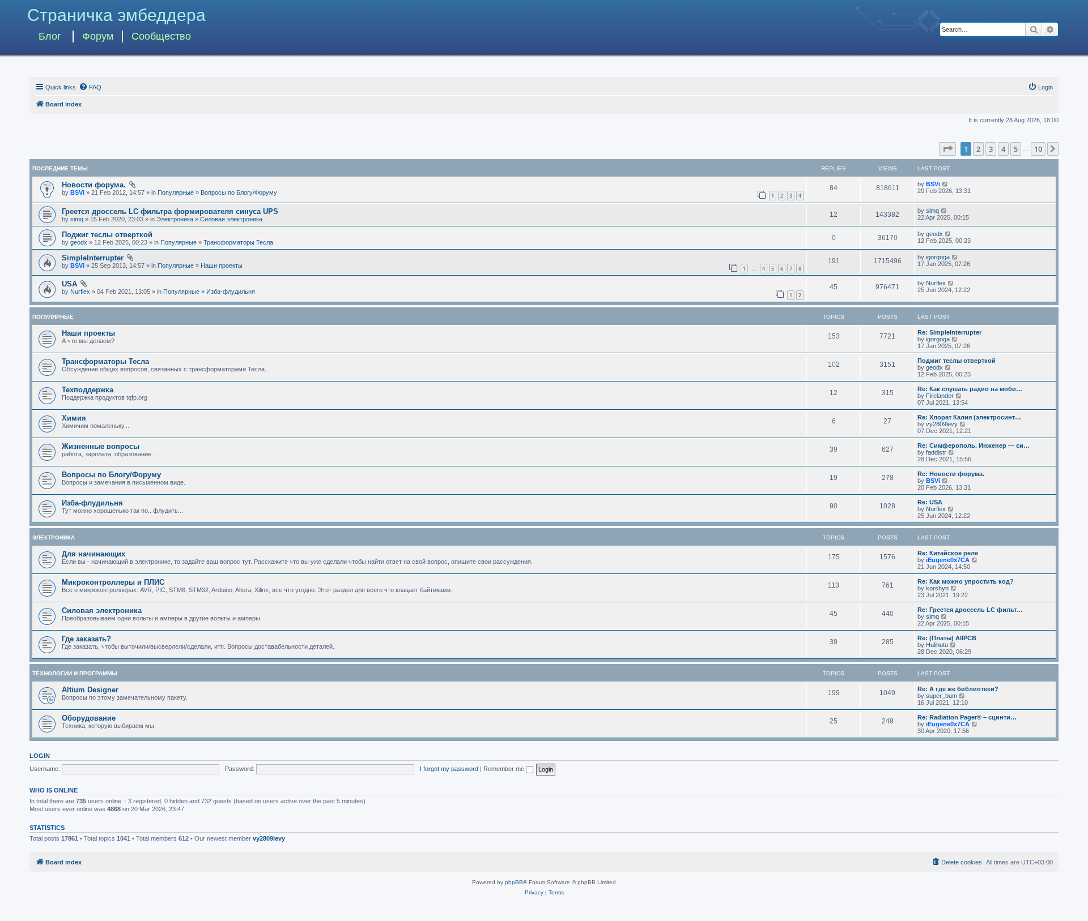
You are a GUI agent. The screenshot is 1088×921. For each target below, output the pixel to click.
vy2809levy (942, 424)
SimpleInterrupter (93, 258)
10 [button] (1038, 149)
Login (39, 755)
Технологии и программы (74, 673)
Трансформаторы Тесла (238, 242)
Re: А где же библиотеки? (957, 689)
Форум (97, 36)
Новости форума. (94, 185)
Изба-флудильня (230, 291)
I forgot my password (449, 768)
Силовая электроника (231, 219)
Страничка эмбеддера (116, 15)
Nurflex (80, 291)
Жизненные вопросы (100, 446)
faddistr (936, 452)
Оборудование (89, 718)
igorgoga (938, 257)
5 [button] (1016, 149)
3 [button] (991, 149)
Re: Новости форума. (950, 473)
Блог (50, 36)
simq (76, 219)
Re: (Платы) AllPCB (946, 638)
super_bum (941, 695)
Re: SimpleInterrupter (949, 332)
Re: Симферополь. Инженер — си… (973, 445)
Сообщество (161, 36)
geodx (78, 242)
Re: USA (929, 502)
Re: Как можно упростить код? (965, 581)
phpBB (514, 882)
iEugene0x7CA (948, 559)
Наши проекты (222, 265)
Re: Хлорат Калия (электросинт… (969, 417)
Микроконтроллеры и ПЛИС (113, 582)
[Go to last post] (945, 184)
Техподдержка (87, 389)
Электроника (174, 219)
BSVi (77, 192)
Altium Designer (90, 690)
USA (69, 284)
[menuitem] (90, 87)
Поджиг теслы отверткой (107, 234)
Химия (74, 418)
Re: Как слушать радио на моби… (969, 388)
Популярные (176, 192)
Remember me (504, 768)
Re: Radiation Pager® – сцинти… (967, 717)
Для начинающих (93, 554)
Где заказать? (86, 639)
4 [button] (1003, 149)
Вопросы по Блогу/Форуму (239, 192)
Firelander (940, 395)
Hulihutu (937, 644)
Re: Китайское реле (947, 553)
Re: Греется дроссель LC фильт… (970, 609)
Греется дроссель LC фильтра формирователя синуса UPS (170, 211)
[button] (947, 149)
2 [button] (978, 149)
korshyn (937, 588)
